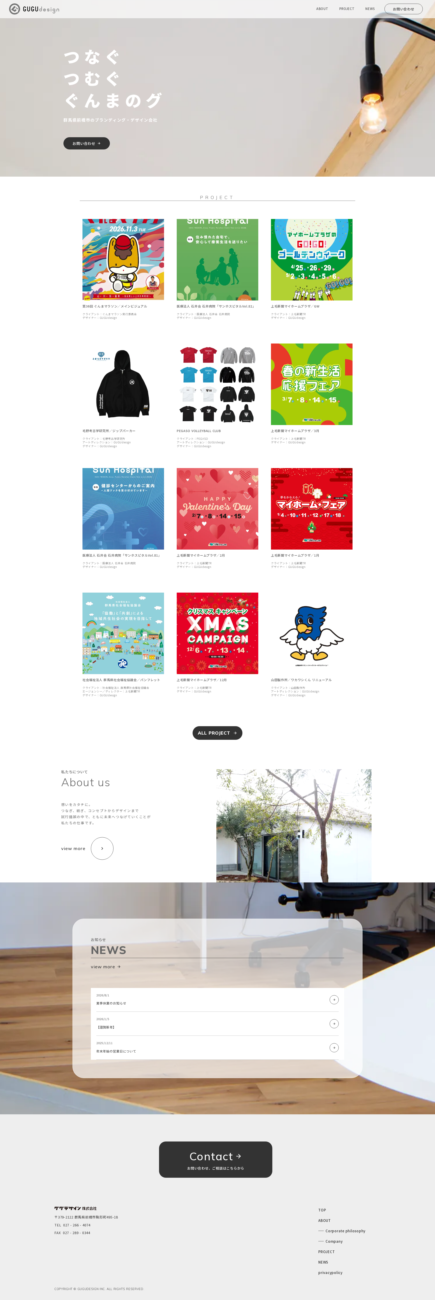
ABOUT (324, 1220)
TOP (322, 1210)
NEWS (323, 1262)
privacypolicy (330, 1272)
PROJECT (326, 1251)
